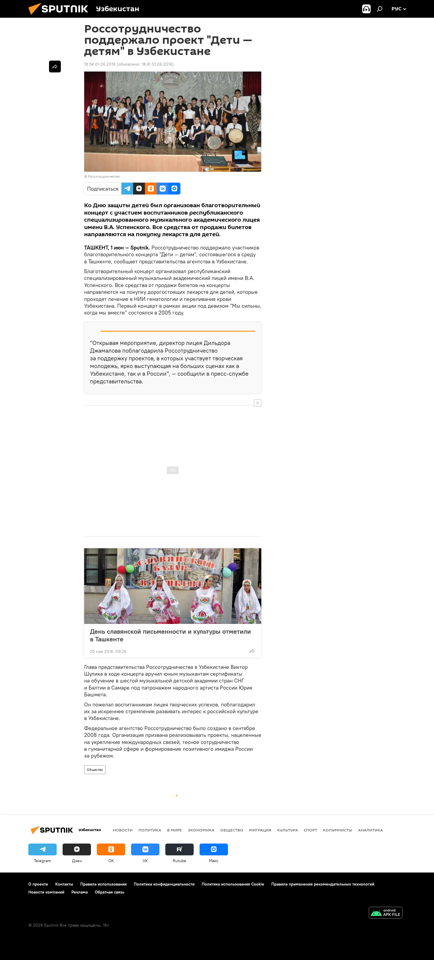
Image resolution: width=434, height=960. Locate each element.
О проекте (38, 884)
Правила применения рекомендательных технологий (322, 884)
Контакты (64, 884)
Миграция (260, 830)
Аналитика (370, 830)
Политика (149, 830)
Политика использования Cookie (233, 884)
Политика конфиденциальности (164, 884)
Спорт (310, 830)
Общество (95, 769)
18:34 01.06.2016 (99, 64)
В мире (174, 830)
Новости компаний (46, 892)
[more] (252, 651)
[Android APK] (386, 913)
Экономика (201, 830)
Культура (287, 830)
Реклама (79, 892)
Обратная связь (109, 892)
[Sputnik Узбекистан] (60, 16)
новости (123, 830)
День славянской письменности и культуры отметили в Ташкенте (170, 635)
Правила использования (103, 884)
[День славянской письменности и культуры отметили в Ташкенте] (172, 586)
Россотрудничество (104, 176)
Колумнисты (337, 830)
